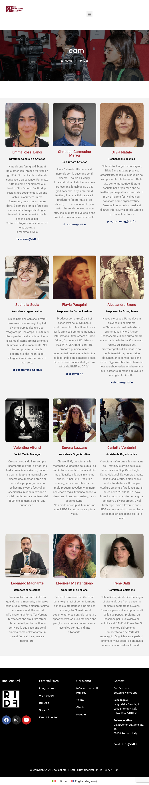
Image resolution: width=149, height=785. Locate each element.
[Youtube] (26, 720)
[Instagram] (16, 720)
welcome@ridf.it (121, 382)
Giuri (79, 707)
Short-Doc (46, 710)
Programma (47, 688)
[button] (89, 14)
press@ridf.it (74, 373)
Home (68, 60)
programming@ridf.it (121, 221)
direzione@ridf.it (27, 239)
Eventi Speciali (48, 717)
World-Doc (46, 695)
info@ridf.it (130, 744)
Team (80, 700)
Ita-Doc (44, 703)
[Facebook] (6, 720)
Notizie (81, 714)
